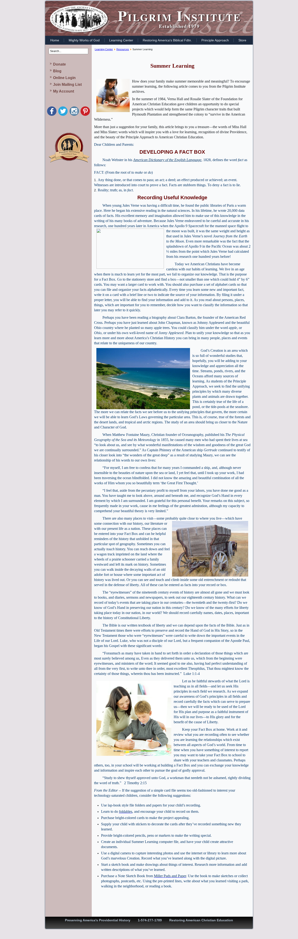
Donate (59, 64)
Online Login (64, 78)
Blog (57, 71)
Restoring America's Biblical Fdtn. (167, 40)
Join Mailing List (67, 84)
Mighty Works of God (84, 40)
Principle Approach (215, 40)
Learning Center (121, 40)
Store (242, 40)
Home (54, 40)
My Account (63, 91)
